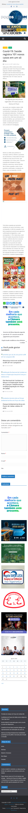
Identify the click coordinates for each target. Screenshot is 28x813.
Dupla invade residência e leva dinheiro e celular (13, 341)
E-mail (3, 461)
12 (13, 670)
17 (6, 673)
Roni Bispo (17, 64)
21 (21, 673)
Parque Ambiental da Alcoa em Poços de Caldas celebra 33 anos (14, 406)
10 (6, 670)
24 (6, 676)
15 (24, 670)
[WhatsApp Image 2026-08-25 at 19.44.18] (14, 258)
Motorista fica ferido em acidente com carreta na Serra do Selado (13, 771)
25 (10, 676)
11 (10, 670)
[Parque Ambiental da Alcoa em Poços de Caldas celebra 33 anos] (14, 398)
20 (17, 673)
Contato (3, 759)
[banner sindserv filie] (14, 174)
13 (17, 670)
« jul (2, 683)
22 (24, 673)
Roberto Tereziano (6, 753)
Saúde (10, 47)
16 (3, 673)
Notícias (5, 47)
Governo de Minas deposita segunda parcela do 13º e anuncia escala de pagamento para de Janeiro (14, 334)
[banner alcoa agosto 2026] (14, 128)
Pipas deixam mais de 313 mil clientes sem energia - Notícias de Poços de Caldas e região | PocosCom (13, 778)
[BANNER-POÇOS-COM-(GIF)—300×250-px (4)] (14, 310)
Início (2, 746)
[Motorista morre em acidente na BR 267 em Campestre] (14, 354)
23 (3, 676)
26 (13, 676)
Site (2, 468)
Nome (3, 453)
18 (10, 673)
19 (13, 673)
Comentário (5, 432)
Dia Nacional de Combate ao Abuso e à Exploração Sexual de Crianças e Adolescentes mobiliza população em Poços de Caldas (13, 384)
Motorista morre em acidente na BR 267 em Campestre (13, 362)
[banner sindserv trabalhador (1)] (14, 307)
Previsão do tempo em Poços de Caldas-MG (12, 714)
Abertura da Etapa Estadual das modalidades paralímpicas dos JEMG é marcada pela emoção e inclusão (13, 734)
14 (21, 670)
